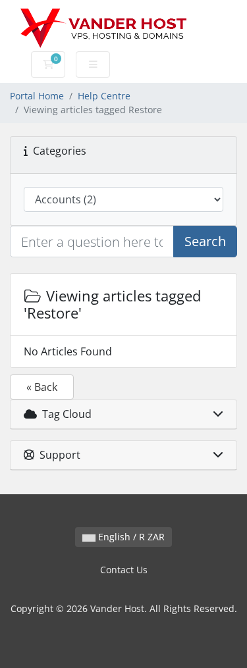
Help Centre (104, 96)
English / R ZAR (130, 536)
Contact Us (124, 569)
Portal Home (37, 96)
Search (205, 241)
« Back (41, 387)
